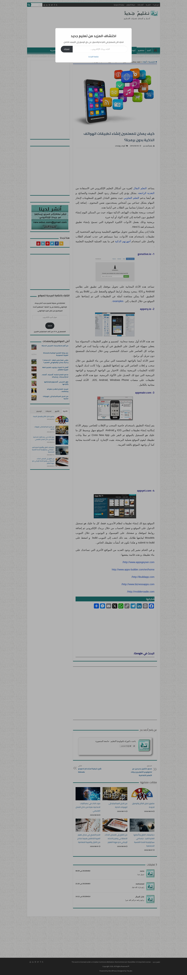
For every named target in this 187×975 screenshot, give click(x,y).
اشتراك (67, 49)
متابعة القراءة (93, 56)
